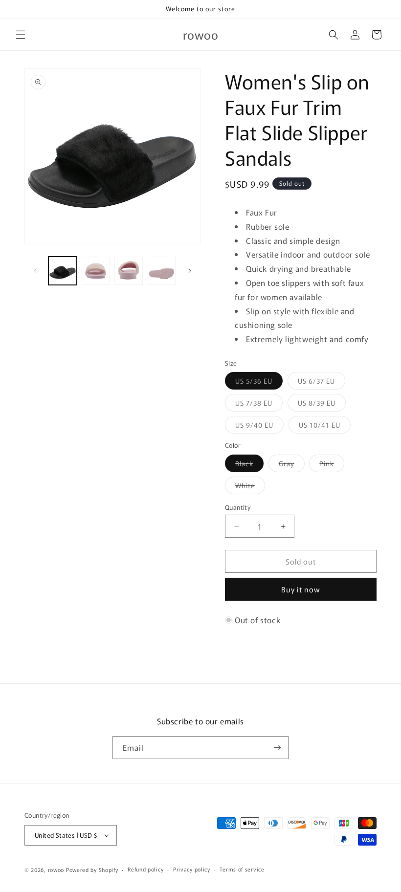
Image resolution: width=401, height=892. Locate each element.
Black (249, 465)
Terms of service (242, 869)
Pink (331, 465)
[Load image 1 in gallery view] (62, 271)
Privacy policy (191, 869)
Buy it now (300, 589)
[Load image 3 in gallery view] (96, 271)
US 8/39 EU (322, 404)
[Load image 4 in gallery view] (128, 271)
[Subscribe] (277, 747)
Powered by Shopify (92, 869)
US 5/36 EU (259, 382)
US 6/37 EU (321, 382)
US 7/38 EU (259, 404)
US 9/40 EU (259, 426)
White (250, 487)
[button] (20, 34)
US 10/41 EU (325, 426)
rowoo (56, 869)
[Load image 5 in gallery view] (162, 271)
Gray (292, 465)
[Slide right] (189, 271)
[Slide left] (35, 271)
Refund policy (145, 869)
